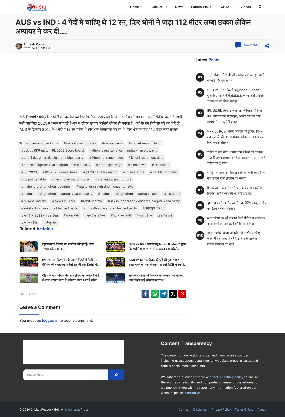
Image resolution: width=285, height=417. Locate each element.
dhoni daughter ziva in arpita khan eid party (124, 150)
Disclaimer (200, 409)
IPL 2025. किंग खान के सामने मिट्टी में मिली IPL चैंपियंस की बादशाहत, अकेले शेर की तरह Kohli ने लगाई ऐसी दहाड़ (70, 262)
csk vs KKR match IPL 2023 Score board (54, 150)
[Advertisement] (103, 85)
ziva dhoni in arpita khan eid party (111, 208)
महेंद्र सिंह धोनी (122, 215)
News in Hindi (65, 201)
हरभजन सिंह (31, 223)
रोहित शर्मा (166, 215)
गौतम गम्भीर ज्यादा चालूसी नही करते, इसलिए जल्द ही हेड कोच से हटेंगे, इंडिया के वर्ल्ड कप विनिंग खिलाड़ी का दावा (233, 238)
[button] (260, 7)
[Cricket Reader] (36, 7)
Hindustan (162, 165)
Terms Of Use (244, 409)
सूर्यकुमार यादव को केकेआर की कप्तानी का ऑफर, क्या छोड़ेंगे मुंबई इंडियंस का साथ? (156, 277)
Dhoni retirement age (107, 158)
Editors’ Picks (201, 7)
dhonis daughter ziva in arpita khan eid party (57, 165)
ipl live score (135, 172)
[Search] (116, 374)
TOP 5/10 (226, 7)
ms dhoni (173, 194)
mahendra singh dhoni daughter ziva (106, 186)
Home (134, 7)
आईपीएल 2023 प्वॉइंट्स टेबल (41, 215)
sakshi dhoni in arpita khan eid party (51, 208)
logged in (50, 320)
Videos (245, 7)
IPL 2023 (30, 172)
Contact (184, 409)
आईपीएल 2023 (154, 208)
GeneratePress (78, 409)
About (261, 409)
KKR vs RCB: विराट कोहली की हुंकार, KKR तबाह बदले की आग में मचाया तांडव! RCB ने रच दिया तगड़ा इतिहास (158, 262)
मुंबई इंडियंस (145, 215)
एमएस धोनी (72, 215)
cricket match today (81, 143)
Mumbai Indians (35, 201)
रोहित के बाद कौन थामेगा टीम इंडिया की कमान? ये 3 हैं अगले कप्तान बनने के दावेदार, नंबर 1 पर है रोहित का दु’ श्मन (71, 277)
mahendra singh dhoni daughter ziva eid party (58, 194)
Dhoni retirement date (147, 158)
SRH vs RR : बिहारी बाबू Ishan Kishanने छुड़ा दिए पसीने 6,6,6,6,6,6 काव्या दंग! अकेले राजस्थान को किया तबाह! (157, 246)
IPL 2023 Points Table (61, 172)
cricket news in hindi (146, 143)
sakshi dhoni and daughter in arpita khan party (145, 201)
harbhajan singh (110, 165)
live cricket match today (72, 179)
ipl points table (35, 179)
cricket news (113, 143)
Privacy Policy (221, 409)
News (179, 7)
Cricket (157, 7)
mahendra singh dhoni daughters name (129, 194)
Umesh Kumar (35, 44)
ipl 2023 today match (101, 172)
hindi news (138, 165)
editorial (199, 377)
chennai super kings (43, 143)
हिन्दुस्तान (51, 223)
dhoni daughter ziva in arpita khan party (53, 158)
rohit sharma (92, 201)
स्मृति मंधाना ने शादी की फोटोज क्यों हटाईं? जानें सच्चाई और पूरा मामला (68, 246)
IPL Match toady (165, 172)
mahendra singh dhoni (114, 179)
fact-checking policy (227, 377)
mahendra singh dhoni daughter (47, 186)
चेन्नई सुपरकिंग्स (96, 215)
